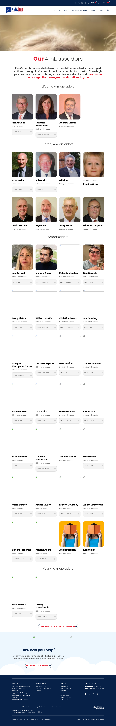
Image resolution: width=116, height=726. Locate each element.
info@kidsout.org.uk (97, 688)
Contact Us (65, 699)
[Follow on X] (78, 2)
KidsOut (22, 719)
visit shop (103, 3)
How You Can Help (79, 10)
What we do (64, 10)
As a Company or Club (44, 686)
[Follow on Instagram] (82, 2)
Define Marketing (46, 719)
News (101, 10)
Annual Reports (66, 697)
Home (55, 10)
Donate (92, 3)
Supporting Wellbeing (19, 693)
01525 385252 (98, 686)
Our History (64, 686)
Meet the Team (66, 688)
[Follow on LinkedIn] (85, 2)
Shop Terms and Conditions (95, 719)
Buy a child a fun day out (37, 665)
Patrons (63, 691)
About (93, 10)
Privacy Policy (80, 719)
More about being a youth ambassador (57, 626)
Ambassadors (65, 695)
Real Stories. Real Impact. (20, 699)
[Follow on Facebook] (75, 2)
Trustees (64, 693)
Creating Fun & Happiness (21, 686)
